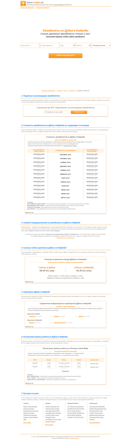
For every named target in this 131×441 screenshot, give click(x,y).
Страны (60, 90)
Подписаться (79, 112)
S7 (73, 417)
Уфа (97, 417)
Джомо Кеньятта (60, 323)
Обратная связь (75, 438)
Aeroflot (69, 409)
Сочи (55, 419)
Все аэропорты (94, 423)
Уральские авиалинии (77, 406)
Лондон (47, 409)
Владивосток (93, 406)
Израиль (34, 406)
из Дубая (72, 90)
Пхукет (53, 415)
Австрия (31, 409)
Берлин (47, 421)
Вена (53, 417)
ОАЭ (65, 90)
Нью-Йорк (48, 413)
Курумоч (92, 419)
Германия (34, 415)
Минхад (32, 316)
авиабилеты (49, 3)
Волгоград (103, 409)
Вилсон (31, 323)
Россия (25, 406)
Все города (49, 425)
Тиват (59, 419)
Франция (26, 413)
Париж (57, 409)
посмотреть (39, 154)
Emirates (70, 417)
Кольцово (92, 411)
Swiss (82, 417)
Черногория (27, 415)
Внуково (97, 409)
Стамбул (48, 415)
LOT (68, 406)
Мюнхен (58, 413)
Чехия (30, 406)
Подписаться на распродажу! (65, 238)
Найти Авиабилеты (65, 55)
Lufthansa (78, 415)
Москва (47, 406)
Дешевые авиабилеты (49, 90)
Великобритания (28, 411)
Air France (72, 411)
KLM (78, 409)
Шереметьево (93, 415)
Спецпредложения (42, 8)
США (24, 419)
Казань (101, 417)
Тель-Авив (48, 411)
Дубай (56, 316)
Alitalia (73, 415)
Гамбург (91, 413)
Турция (31, 417)
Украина (25, 417)
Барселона (53, 406)
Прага (53, 413)
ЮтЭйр (74, 413)
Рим (58, 411)
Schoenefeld (101, 406)
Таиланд (31, 413)
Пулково (91, 409)
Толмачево (92, 417)
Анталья (52, 421)
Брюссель (101, 415)
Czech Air (77, 417)
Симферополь (49, 419)
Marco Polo (99, 411)
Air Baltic (79, 413)
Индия (36, 411)
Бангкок (54, 411)
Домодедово (98, 413)
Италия (35, 417)
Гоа (58, 406)
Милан (53, 409)
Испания (26, 409)
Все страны (27, 423)
